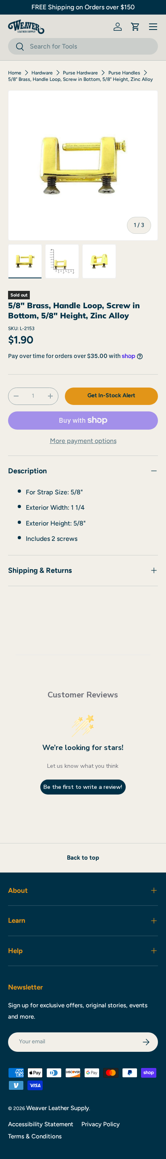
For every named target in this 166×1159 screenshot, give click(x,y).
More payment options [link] (83, 441)
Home (14, 73)
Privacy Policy (100, 1124)
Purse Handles (124, 73)
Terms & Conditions (35, 1136)
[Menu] (153, 27)
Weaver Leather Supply (57, 1108)
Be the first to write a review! (83, 787)
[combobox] (83, 46)
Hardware (42, 73)
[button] (135, 27)
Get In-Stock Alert (111, 395)
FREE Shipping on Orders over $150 (83, 7)
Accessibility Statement (40, 1124)
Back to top (83, 857)
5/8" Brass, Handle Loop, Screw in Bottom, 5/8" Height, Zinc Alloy (80, 79)
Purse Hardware (80, 73)
